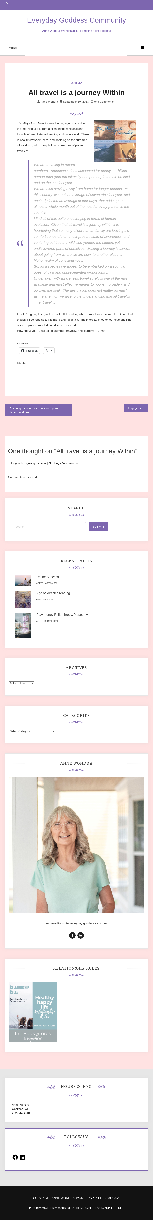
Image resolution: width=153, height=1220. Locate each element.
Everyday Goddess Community (76, 20)
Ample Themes (114, 1208)
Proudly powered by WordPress (52, 1208)
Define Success (47, 577)
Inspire (76, 83)
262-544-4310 (21, 1113)
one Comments (103, 101)
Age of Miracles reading (53, 593)
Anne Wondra (49, 101)
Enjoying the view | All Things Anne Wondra (51, 463)
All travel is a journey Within (76, 92)
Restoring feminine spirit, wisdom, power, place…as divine (34, 410)
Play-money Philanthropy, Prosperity (62, 614)
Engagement (136, 408)
